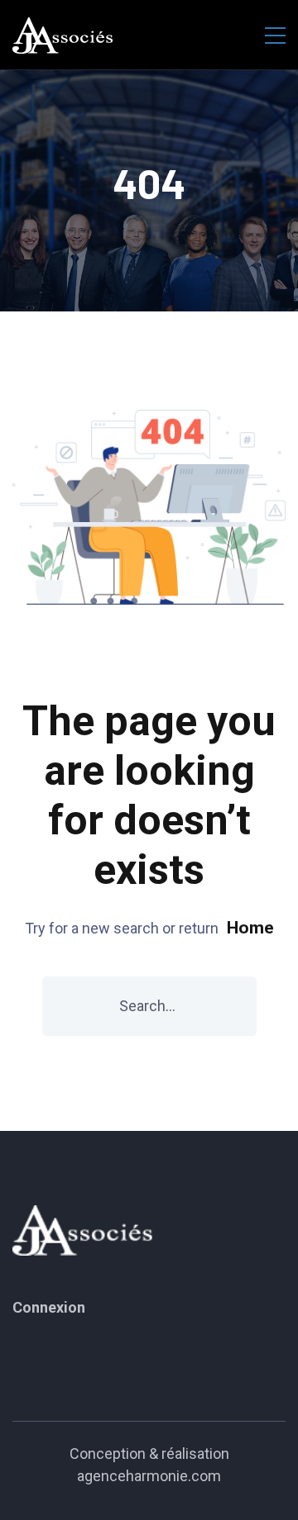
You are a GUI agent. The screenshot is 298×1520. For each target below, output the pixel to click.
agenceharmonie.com (149, 1475)
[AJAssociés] (62, 35)
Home (250, 928)
